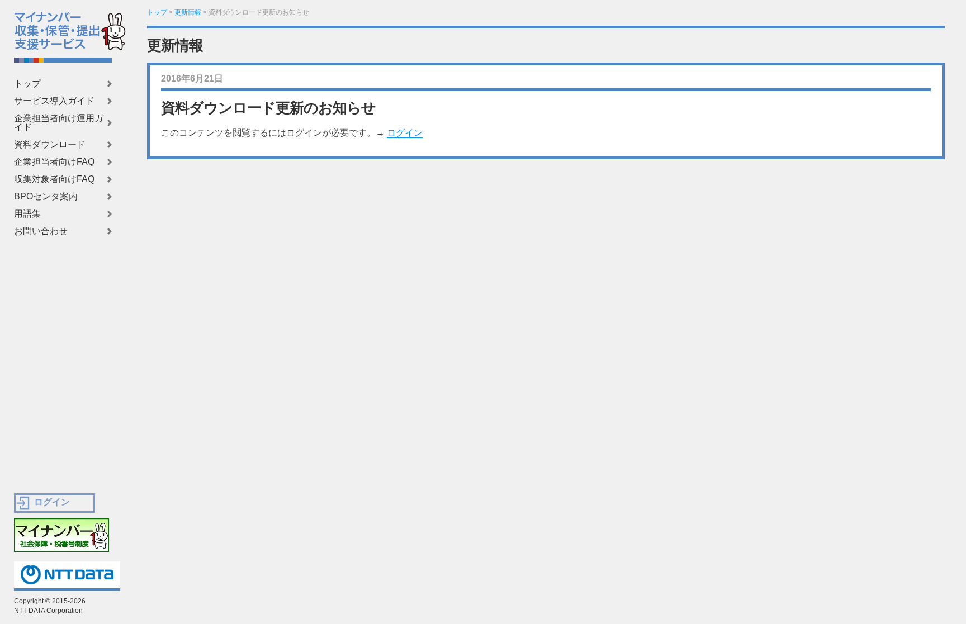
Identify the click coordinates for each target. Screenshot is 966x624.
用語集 (27, 213)
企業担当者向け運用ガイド (58, 123)
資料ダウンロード (50, 144)
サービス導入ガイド (54, 101)
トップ (27, 83)
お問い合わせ (41, 231)
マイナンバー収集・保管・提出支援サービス (50, 28)
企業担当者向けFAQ (54, 162)
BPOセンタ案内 (46, 196)
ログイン (405, 132)
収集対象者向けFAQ (54, 179)
